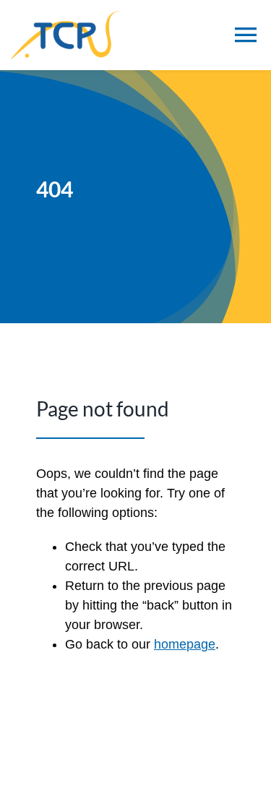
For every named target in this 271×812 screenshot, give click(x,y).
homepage (184, 644)
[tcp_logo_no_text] (65, 17)
